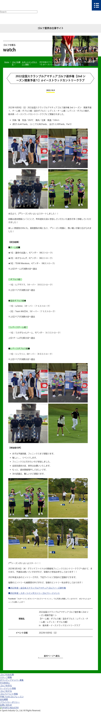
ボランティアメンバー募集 (12, 680)
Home (6, 62)
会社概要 (4, 699)
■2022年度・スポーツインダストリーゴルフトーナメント (34, 593)
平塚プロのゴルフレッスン (12, 696)
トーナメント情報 (8, 688)
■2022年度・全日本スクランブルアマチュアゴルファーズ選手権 (37, 588)
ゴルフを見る (6, 685)
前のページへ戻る (52, 656)
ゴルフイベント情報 (9, 694)
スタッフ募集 (6, 677)
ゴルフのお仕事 (7, 674)
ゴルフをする (6, 691)
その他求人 (5, 683)
